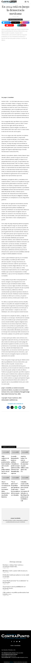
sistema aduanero (12, 253)
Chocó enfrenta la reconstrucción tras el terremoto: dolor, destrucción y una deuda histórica (6, 489)
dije (23, 315)
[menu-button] (25, 2)
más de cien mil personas (13, 348)
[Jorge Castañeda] (15, 513)
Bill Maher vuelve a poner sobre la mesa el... (15, 571)
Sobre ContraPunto (16, 645)
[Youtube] (19, 642)
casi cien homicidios (24, 346)
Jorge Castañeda (15, 518)
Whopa (11, 662)
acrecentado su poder (21, 245)
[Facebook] (11, 642)
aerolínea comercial (24, 251)
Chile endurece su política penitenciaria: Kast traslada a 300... (16, 593)
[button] (28, 2)
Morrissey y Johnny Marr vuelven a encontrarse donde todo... (13, 565)
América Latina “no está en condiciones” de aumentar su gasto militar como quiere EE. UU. (25, 464)
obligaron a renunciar (22, 195)
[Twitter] (17, 642)
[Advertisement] (15, 78)
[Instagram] (14, 642)
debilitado (6, 189)
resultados (19, 207)
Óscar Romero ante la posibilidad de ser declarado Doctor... (14, 587)
